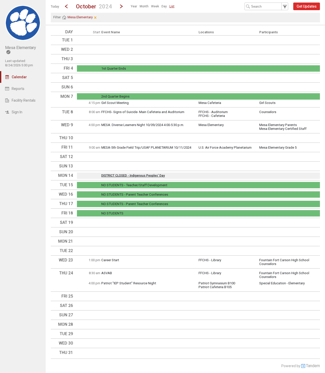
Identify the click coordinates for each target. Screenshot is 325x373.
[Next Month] (121, 6)
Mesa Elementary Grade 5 (278, 147)
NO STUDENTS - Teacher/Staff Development (134, 185)
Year (134, 6)
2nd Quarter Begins (115, 96)
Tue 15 (66, 184)
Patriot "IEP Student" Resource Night (128, 283)
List (171, 6)
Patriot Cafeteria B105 (215, 287)
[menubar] (152, 6)
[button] (94, 6)
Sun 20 (66, 231)
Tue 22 (66, 250)
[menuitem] (133, 6)
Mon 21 (65, 241)
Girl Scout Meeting (115, 103)
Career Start (110, 260)
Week (155, 6)
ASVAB (106, 273)
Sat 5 (67, 77)
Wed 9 (67, 124)
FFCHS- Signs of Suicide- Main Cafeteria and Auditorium (142, 112)
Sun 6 (67, 87)
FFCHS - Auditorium (213, 112)
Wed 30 (66, 343)
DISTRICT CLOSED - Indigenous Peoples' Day (133, 175)
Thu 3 (67, 58)
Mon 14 (65, 175)
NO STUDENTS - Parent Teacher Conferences (134, 194)
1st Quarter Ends (113, 68)
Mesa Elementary (211, 125)
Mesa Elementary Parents (278, 125)
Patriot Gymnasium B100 (217, 283)
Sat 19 (66, 222)
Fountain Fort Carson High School (284, 260)
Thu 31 (66, 352)
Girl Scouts (267, 103)
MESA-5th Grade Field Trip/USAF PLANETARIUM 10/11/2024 (146, 147)
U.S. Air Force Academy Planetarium (225, 147)
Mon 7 (66, 96)
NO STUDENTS (112, 213)
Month (144, 6)
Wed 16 (66, 194)
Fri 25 (67, 296)
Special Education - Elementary (282, 283)
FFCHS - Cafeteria (212, 116)
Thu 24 (66, 273)
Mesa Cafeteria (210, 103)
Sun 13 (66, 166)
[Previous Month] (66, 6)
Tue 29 (66, 333)
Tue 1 (67, 40)
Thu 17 (66, 203)
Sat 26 (66, 305)
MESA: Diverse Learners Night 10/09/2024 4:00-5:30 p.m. (142, 125)
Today (55, 6)
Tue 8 (67, 112)
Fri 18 (67, 213)
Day (164, 6)
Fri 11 (67, 147)
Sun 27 (66, 315)
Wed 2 (67, 49)
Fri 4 (68, 68)
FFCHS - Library (210, 260)
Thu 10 (66, 137)
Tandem (313, 365)
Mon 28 (65, 324)
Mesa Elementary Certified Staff (282, 129)
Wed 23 (66, 260)
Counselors (267, 112)
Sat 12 (66, 156)
